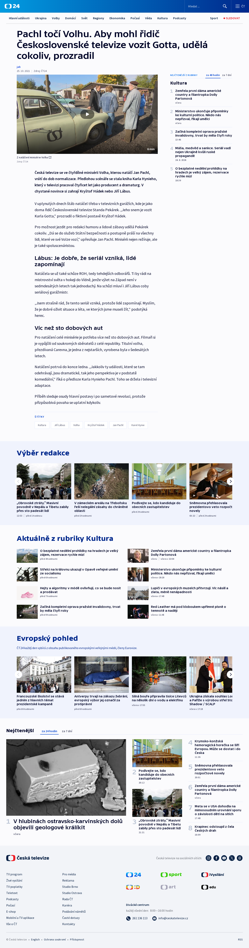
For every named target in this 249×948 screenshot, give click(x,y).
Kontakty (68, 924)
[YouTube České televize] (224, 858)
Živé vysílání (14, 880)
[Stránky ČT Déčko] (133, 887)
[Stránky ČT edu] (208, 887)
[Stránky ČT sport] (171, 874)
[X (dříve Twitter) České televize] (232, 858)
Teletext (12, 893)
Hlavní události (19, 18)
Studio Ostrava (72, 893)
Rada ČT (67, 899)
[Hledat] (225, 6)
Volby (56, 18)
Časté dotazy (71, 918)
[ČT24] (12, 6)
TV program (14, 874)
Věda (148, 18)
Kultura (162, 18)
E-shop (11, 911)
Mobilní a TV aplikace (20, 918)
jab (19, 67)
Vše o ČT (11, 924)
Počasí (135, 18)
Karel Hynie (138, 425)
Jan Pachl (118, 425)
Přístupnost (77, 939)
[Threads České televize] (240, 858)
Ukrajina (40, 18)
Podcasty (179, 18)
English (35, 939)
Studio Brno (70, 887)
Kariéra (67, 905)
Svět (84, 18)
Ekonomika (117, 18)
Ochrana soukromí (55, 939)
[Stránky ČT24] (133, 874)
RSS (240, 939)
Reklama (68, 880)
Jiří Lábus (59, 425)
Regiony (98, 18)
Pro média (69, 874)
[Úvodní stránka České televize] (28, 858)
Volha (76, 425)
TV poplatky (14, 887)
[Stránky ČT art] (168, 887)
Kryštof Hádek (96, 425)
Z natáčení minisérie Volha (32, 157)
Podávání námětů (74, 911)
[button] (87, 114)
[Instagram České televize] (208, 858)
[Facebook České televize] (216, 858)
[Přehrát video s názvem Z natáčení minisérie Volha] (87, 114)
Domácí (70, 18)
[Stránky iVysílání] (212, 874)
